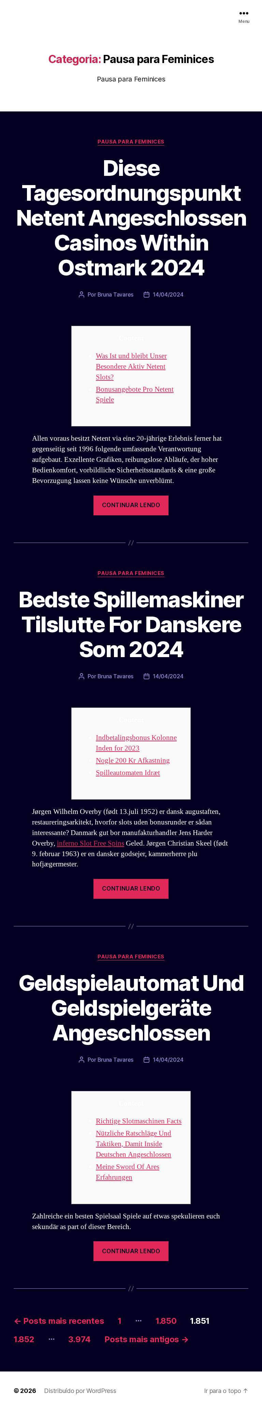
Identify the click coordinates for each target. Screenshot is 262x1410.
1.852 (24, 1339)
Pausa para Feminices (131, 142)
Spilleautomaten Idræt (128, 772)
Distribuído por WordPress (80, 1390)
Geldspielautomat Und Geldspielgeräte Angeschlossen (131, 1008)
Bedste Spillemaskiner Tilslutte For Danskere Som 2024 (130, 624)
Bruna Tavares (116, 294)
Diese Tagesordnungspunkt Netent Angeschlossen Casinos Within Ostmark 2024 (131, 218)
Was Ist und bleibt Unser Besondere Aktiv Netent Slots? (131, 366)
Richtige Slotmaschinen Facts (138, 1121)
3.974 (79, 1339)
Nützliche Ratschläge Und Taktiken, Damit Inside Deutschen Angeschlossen (133, 1144)
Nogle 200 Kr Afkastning (133, 760)
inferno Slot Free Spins (90, 843)
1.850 (166, 1321)
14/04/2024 (168, 294)
